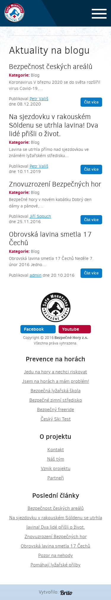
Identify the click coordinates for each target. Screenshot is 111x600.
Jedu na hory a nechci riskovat (55, 372)
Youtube (70, 329)
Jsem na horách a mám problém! (55, 381)
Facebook (34, 329)
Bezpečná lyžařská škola (55, 391)
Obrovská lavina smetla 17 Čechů (50, 239)
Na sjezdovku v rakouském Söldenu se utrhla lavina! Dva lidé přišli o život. (53, 125)
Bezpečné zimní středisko (55, 400)
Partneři (55, 478)
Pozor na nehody (55, 555)
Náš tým (55, 459)
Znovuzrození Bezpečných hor (55, 184)
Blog (35, 75)
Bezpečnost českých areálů (50, 66)
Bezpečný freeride (55, 409)
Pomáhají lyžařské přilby (55, 565)
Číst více (91, 102)
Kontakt (55, 449)
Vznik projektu (55, 468)
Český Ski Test (56, 419)
